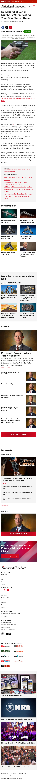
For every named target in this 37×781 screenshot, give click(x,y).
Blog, (14, 124)
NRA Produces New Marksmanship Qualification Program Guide (15, 183)
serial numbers (21, 170)
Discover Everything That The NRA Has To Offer (18, 743)
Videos (3, 607)
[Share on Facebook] (3, 26)
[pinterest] (10, 26)
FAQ (2, 579)
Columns (7, 368)
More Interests (17, 451)
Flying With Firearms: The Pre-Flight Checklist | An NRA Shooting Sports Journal (27, 298)
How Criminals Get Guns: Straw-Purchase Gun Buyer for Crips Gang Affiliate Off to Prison (18, 196)
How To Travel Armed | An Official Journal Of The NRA (27, 315)
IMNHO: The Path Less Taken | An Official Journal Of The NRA (8, 315)
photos (11, 170)
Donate (22, 1)
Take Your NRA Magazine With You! (13, 695)
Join (13, 1)
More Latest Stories (23, 434)
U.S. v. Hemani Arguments (9, 384)
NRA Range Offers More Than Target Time (18, 187)
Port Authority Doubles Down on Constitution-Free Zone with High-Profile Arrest (12, 420)
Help (2, 582)
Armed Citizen (6, 455)
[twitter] (7, 26)
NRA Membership (6, 622)
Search (3, 584)
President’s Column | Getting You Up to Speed (12, 396)
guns (15, 170)
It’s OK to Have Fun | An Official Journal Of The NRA (9, 297)
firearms (6, 170)
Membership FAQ (5, 627)
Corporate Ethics (22, 773)
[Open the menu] (34, 6)
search (6, 171)
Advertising (4, 574)
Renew (17, 1)
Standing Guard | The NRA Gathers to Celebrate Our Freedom (9, 409)
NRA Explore (4, 616)
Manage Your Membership (8, 630)
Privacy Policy (4, 773)
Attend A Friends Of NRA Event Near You (15, 767)
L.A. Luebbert (12, 171)
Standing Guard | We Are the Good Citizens (10, 373)
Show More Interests (23, 534)
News (2, 23)
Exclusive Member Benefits (8, 625)
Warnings (3, 776)
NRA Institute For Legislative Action (10, 614)
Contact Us (4, 577)
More (11, 327)
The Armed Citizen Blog (17, 482)
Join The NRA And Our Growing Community (16, 719)
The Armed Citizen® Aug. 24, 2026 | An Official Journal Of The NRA (18, 479)
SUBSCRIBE (10, 556)
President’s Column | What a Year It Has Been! (16, 354)
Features (3, 602)
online (28, 170)
